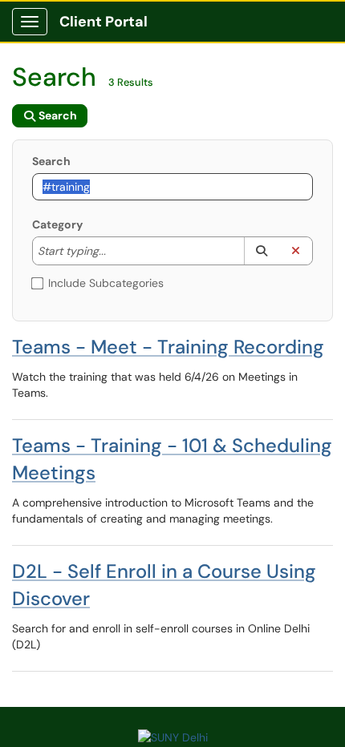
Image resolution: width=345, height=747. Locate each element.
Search (51, 161)
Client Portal (103, 21)
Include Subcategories (106, 283)
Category (57, 224)
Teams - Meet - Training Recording (168, 346)
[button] (261, 250)
